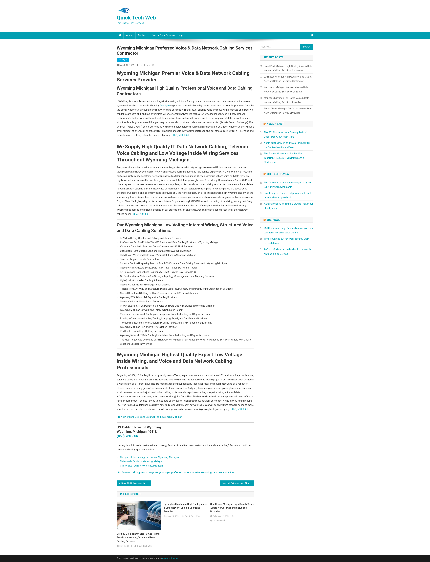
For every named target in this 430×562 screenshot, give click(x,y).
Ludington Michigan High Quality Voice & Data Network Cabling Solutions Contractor (288, 78)
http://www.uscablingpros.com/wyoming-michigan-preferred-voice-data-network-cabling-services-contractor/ (175, 472)
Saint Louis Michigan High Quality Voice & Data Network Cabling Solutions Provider (232, 508)
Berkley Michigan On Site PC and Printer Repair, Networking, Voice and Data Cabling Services (138, 537)
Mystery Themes (170, 558)
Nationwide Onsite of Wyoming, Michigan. (142, 461)
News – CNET (275, 123)
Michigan (123, 59)
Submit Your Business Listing (167, 35)
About (129, 35)
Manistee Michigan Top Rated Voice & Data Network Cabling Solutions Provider (286, 100)
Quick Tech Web (136, 17)
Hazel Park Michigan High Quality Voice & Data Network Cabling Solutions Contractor (288, 68)
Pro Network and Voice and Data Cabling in (139, 417)
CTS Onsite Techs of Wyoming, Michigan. (141, 465)
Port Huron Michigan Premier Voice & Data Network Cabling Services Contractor (286, 89)
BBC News (273, 219)
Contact (142, 35)
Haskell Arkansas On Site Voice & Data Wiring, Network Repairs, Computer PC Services (238, 483)
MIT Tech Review (278, 174)
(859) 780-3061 (181, 135)
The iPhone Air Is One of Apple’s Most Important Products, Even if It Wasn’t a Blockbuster (284, 158)
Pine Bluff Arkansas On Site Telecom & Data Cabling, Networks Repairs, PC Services (136, 483)
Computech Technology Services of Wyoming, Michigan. (149, 457)
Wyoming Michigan (172, 417)
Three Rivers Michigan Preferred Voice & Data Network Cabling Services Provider (288, 110)
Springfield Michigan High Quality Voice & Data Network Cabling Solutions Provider (185, 508)
